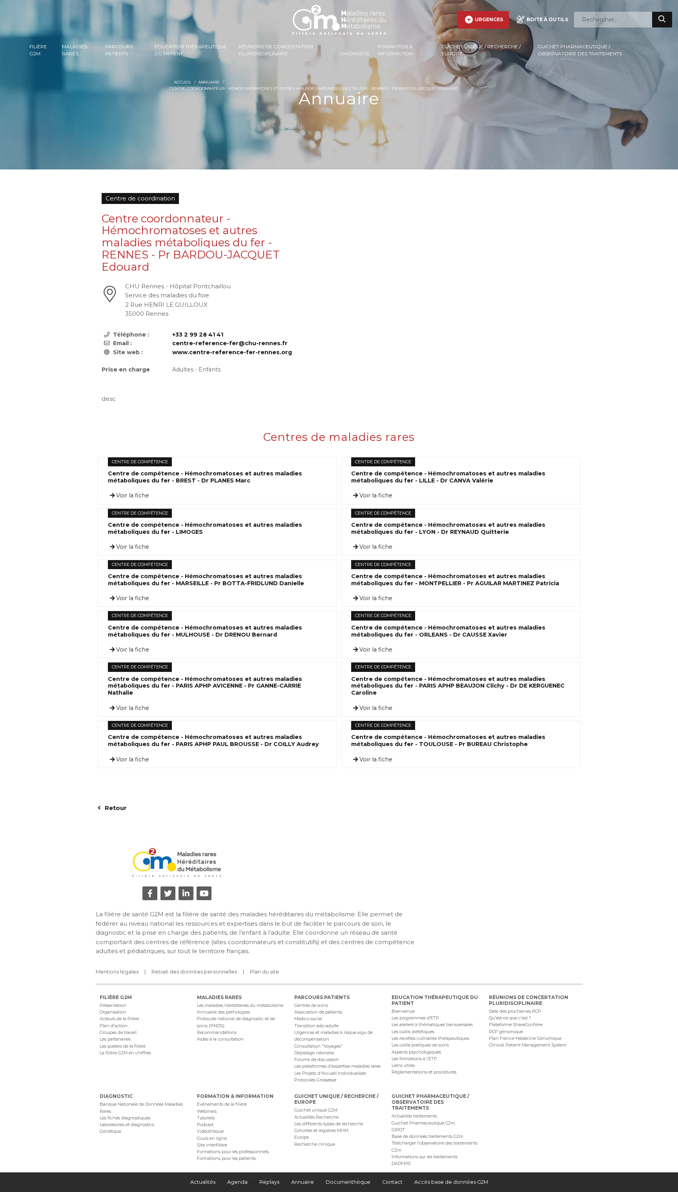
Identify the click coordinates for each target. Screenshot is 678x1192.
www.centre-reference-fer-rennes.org (232, 352)
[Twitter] (167, 893)
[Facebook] (149, 893)
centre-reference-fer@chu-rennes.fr (230, 343)
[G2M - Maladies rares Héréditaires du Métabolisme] (339, 19)
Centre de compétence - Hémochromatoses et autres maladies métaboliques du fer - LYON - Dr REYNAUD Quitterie (448, 528)
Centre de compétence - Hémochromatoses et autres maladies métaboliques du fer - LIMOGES (205, 528)
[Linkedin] (186, 893)
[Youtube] (204, 893)
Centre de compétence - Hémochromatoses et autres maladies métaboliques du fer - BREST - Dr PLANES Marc (205, 477)
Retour (115, 808)
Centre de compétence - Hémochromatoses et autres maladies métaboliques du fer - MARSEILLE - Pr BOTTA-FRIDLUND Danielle (206, 580)
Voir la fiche (132, 495)
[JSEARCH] (662, 19)
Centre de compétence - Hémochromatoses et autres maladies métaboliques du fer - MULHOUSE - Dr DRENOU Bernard (205, 631)
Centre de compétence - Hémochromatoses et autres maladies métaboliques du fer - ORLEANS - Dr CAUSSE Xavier (448, 631)
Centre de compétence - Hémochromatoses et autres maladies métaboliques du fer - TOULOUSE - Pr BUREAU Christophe (448, 741)
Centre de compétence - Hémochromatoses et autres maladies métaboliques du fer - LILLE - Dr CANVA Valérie (448, 477)
